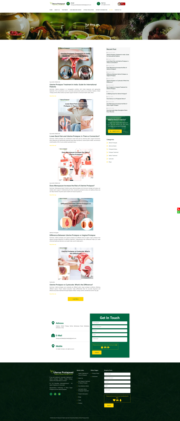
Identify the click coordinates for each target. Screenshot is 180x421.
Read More (52, 96)
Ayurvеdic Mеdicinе (55, 82)
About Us (57, 9)
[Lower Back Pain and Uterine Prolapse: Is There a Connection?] (76, 115)
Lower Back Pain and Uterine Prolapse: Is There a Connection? (75, 136)
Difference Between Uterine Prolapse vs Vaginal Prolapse (72, 235)
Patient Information (101, 9)
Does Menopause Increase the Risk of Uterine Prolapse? (72, 186)
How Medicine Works (75, 9)
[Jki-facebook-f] (51, 394)
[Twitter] (55, 394)
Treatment (65, 9)
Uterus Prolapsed (89, 9)
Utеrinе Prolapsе (54, 233)
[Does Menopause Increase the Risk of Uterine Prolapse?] (76, 165)
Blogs (111, 9)
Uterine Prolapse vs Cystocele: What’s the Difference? (71, 285)
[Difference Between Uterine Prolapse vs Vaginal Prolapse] (76, 214)
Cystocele (52, 282)
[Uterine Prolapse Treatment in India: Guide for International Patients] (76, 63)
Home (51, 9)
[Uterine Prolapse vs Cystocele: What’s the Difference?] (76, 264)
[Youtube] (59, 394)
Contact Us (118, 9)
